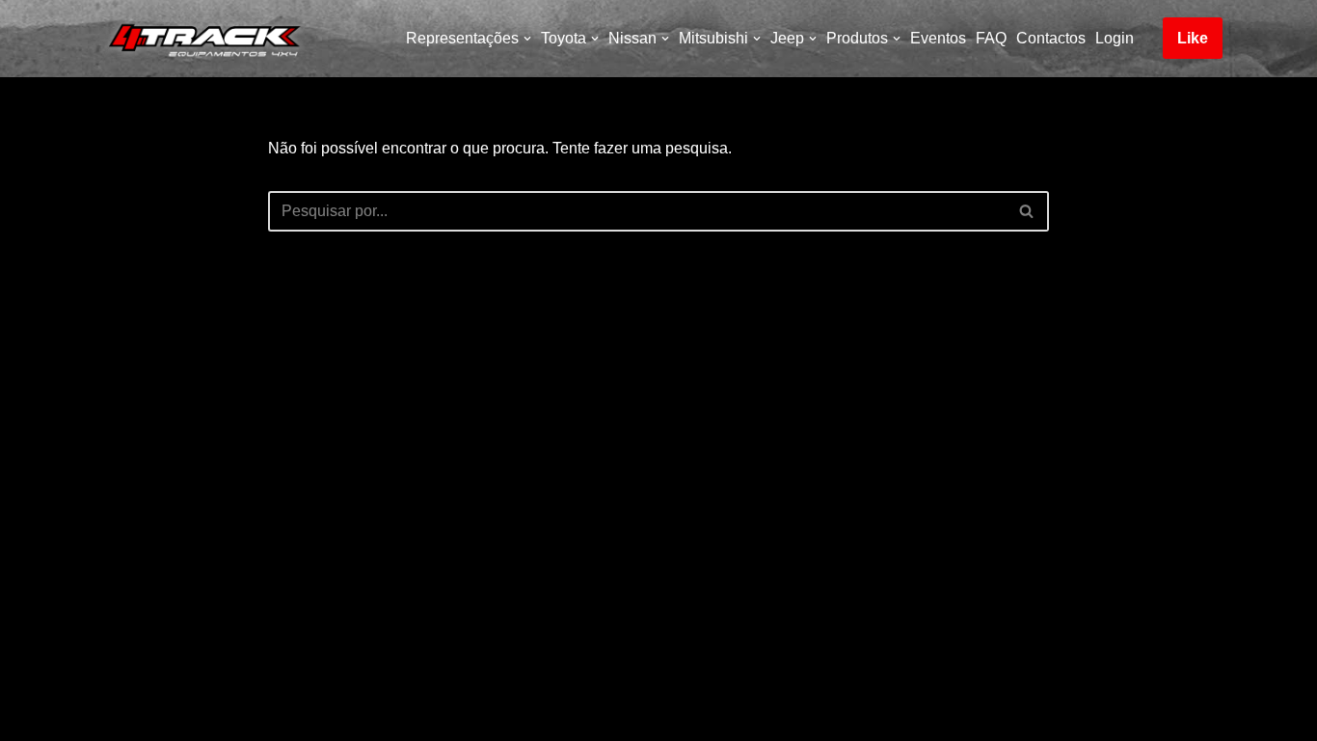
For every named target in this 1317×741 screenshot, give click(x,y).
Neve (112, 716)
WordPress (264, 716)
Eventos (938, 38)
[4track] (200, 38)
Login (1114, 38)
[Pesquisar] (1027, 211)
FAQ (991, 38)
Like (1192, 38)
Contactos (1051, 38)
